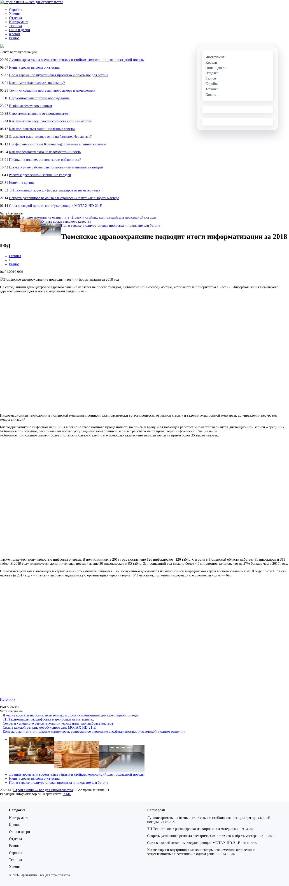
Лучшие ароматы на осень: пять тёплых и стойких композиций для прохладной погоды (76, 60)
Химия (14, 14)
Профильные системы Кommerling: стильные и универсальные (57, 144)
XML (67, 794)
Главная (15, 256)
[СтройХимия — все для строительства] (31, 2)
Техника (15, 26)
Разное (14, 38)
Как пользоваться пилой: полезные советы (42, 129)
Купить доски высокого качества (34, 67)
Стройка (15, 10)
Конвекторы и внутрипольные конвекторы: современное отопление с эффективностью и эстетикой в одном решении (94, 731)
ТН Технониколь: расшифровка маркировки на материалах (54, 190)
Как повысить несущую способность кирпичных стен (50, 121)
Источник (7, 699)
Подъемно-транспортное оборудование (39, 98)
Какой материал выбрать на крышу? (37, 83)
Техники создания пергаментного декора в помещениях (52, 90)
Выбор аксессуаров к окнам (30, 106)
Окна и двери (19, 30)
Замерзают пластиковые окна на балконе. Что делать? (50, 136)
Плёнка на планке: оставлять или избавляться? (45, 159)
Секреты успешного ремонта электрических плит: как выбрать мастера (64, 198)
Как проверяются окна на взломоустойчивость (45, 152)
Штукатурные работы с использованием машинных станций (56, 167)
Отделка (15, 18)
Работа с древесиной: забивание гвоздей (40, 175)
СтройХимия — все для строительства (43, 790)
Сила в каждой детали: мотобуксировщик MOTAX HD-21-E (55, 206)
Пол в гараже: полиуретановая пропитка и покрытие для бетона (58, 75)
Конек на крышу (22, 182)
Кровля (14, 34)
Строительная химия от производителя (39, 113)
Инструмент (18, 22)
